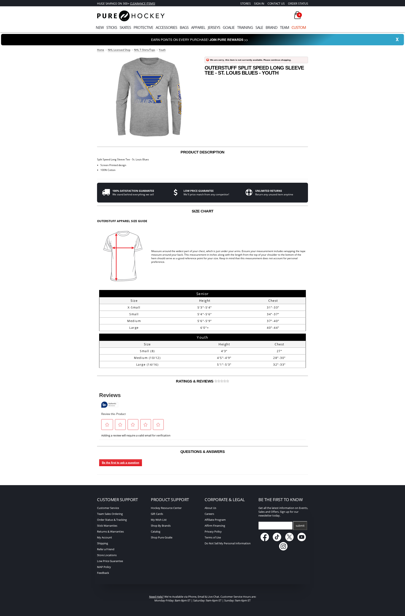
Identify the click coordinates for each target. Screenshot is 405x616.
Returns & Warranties (110, 531)
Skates (125, 27)
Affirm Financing (215, 525)
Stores (245, 3)
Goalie (229, 27)
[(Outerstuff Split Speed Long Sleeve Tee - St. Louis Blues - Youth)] (148, 97)
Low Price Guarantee (110, 561)
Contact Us (276, 3)
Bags (184, 27)
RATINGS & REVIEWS (195, 381)
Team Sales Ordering (110, 514)
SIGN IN (259, 3)
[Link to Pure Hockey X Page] (290, 540)
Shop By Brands (161, 525)
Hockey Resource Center (166, 508)
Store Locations (107, 555)
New (100, 27)
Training (245, 27)
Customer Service (108, 508)
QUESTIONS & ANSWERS (202, 452)
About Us (210, 508)
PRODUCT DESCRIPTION (202, 152)
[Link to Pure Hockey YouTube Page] (302, 540)
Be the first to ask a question (120, 462)
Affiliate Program (215, 520)
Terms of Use (213, 537)
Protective (143, 27)
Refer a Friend (105, 549)
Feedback (103, 573)
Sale (259, 27)
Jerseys (214, 27)
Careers (209, 514)
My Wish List (159, 520)
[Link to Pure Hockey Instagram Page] (283, 549)
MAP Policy (104, 567)
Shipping (102, 543)
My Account (104, 537)
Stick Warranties (107, 525)
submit (300, 525)
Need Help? (156, 597)
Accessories (166, 27)
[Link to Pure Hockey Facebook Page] (265, 540)
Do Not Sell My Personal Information (228, 543)
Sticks (111, 27)
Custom (299, 27)
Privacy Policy (213, 531)
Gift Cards (157, 514)
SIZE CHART (202, 211)
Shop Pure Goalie (161, 537)
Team (284, 27)
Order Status (298, 3)
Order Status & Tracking (112, 520)
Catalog (155, 531)
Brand (271, 27)
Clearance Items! (142, 3)
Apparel (198, 27)
